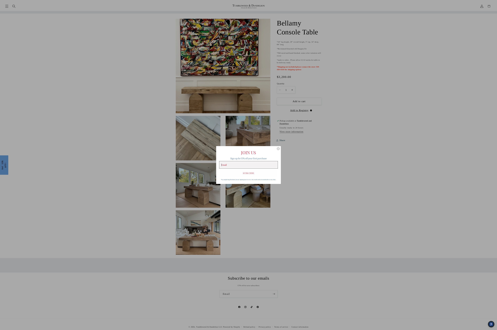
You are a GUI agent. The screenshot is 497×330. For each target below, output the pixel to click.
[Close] (278, 148)
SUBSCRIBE (248, 173)
